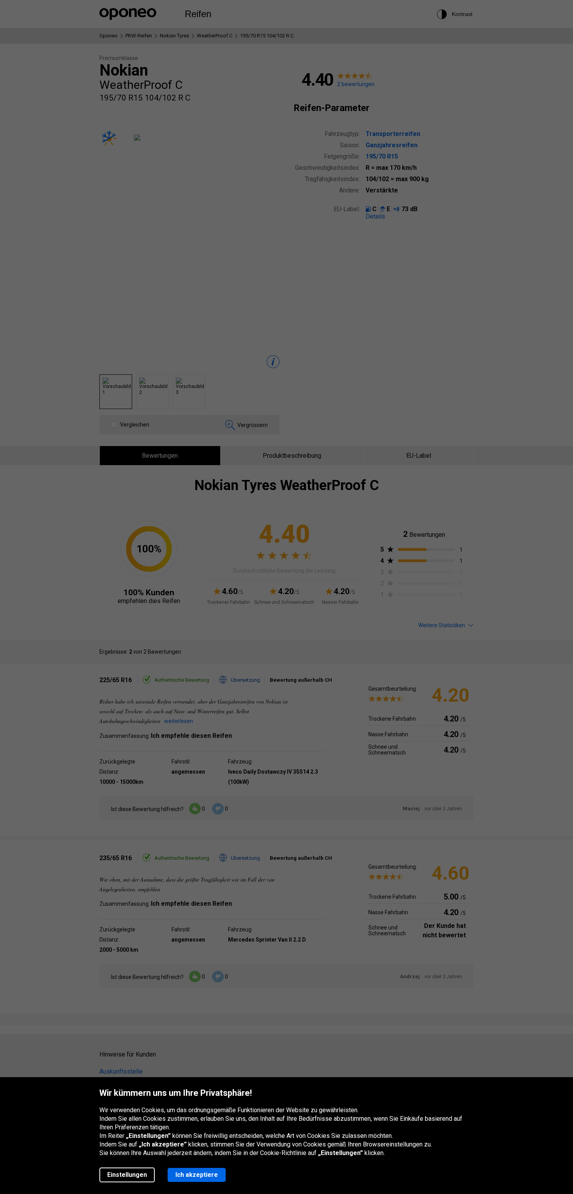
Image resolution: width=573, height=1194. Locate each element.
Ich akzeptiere (196, 1174)
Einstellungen (127, 1174)
